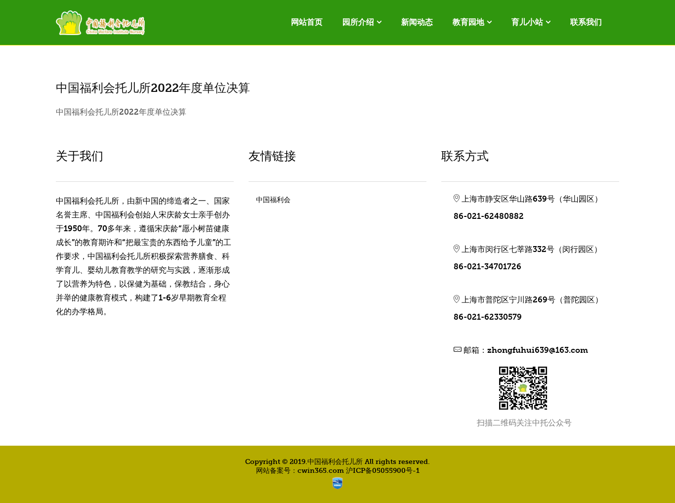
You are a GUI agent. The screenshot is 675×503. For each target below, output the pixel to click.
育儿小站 (527, 22)
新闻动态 (417, 22)
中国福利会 (273, 200)
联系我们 (586, 22)
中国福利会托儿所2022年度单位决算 (121, 112)
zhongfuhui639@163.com (537, 350)
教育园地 (468, 22)
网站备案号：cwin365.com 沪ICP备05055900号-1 (338, 470)
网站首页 (307, 22)
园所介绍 (358, 22)
